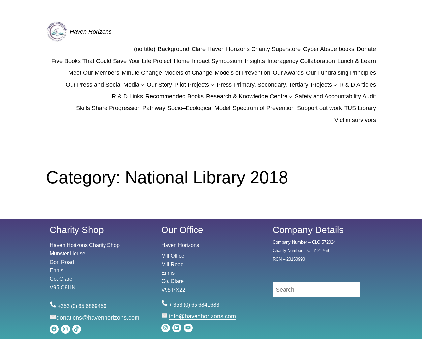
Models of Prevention (242, 73)
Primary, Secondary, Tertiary (271, 84)
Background (173, 49)
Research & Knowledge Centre (246, 96)
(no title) (144, 49)
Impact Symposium (217, 61)
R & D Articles (357, 84)
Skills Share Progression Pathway (120, 108)
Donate (366, 49)
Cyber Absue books (328, 49)
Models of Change (188, 73)
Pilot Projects (191, 84)
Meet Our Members (93, 73)
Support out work (319, 108)
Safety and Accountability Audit (335, 96)
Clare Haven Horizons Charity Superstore (246, 49)
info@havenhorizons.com (202, 316)
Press (224, 84)
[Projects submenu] (335, 85)
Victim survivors (355, 120)
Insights (255, 61)
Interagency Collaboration (301, 61)
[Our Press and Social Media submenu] (142, 85)
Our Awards (288, 73)
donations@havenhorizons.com (97, 317)
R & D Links (127, 96)
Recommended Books (174, 96)
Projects (321, 84)
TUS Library (360, 108)
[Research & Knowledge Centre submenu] (290, 96)
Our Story (159, 84)
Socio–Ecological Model (198, 108)
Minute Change (142, 73)
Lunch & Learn (356, 61)
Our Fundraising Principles (341, 73)
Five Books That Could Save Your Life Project (111, 61)
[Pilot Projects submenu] (212, 85)
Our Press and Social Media (102, 84)
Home (182, 61)
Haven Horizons (91, 31)
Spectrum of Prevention (264, 108)
